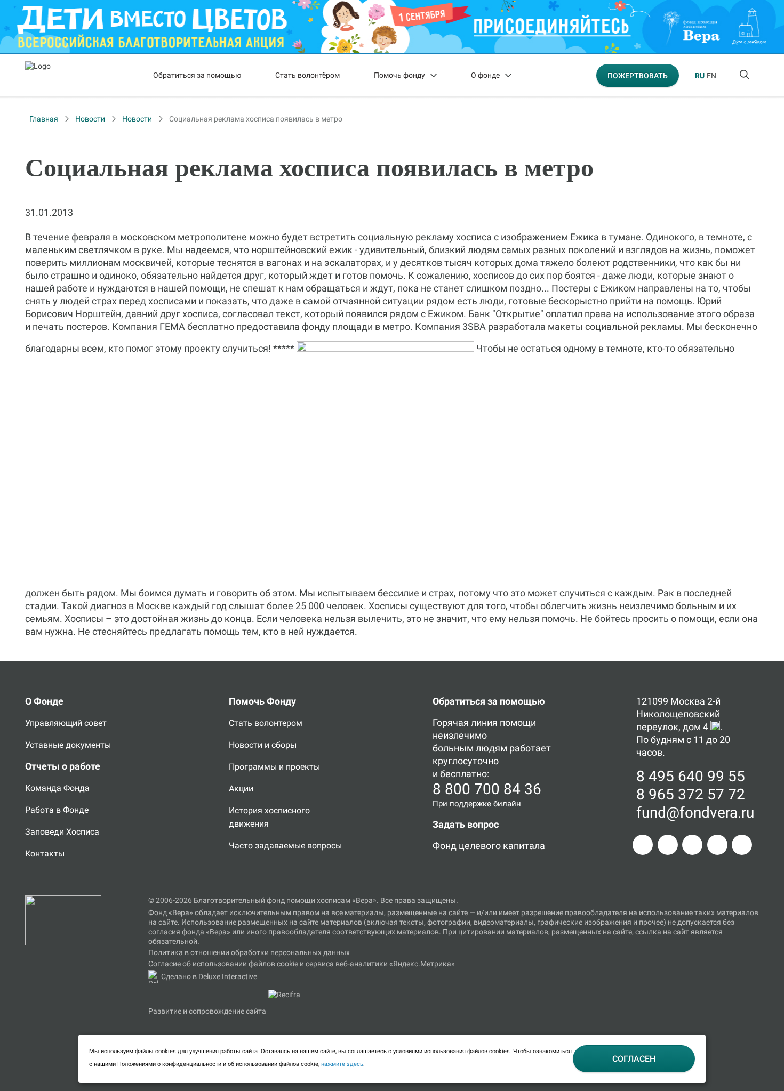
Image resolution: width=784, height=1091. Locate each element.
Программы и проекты (274, 767)
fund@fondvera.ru (695, 812)
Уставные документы (68, 745)
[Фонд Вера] (63, 900)
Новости (90, 119)
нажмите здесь (342, 1064)
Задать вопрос (466, 824)
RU (700, 75)
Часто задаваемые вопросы (285, 846)
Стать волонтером (265, 723)
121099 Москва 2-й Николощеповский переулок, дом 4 (678, 714)
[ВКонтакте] (692, 845)
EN (711, 75)
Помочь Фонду (262, 701)
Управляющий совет (66, 723)
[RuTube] (742, 845)
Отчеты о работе (62, 766)
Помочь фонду (399, 75)
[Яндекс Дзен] (717, 845)
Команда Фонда (57, 788)
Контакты (45, 853)
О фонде (485, 75)
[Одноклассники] (668, 845)
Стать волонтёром (307, 75)
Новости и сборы (263, 745)
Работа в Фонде (57, 810)
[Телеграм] (643, 845)
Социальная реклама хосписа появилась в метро (255, 119)
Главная (43, 119)
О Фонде (44, 701)
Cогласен (633, 1059)
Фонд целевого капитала (489, 845)
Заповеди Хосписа (62, 832)
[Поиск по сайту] (745, 75)
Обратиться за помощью (197, 75)
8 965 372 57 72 (690, 794)
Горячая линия (465, 722)
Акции (241, 788)
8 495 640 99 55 (690, 776)
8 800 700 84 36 (487, 789)
